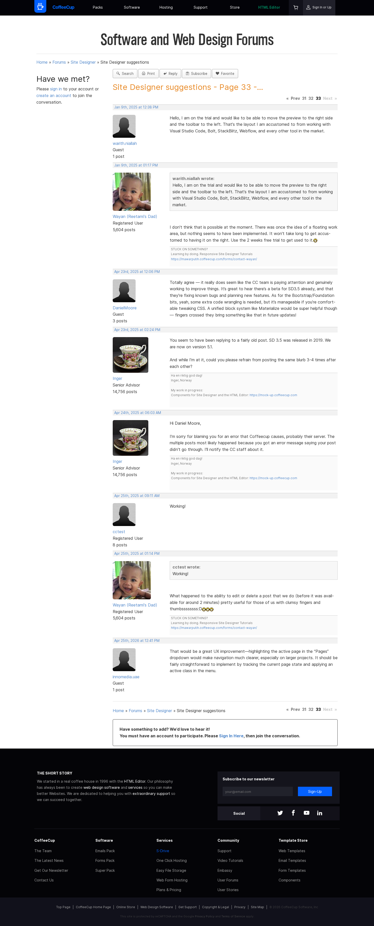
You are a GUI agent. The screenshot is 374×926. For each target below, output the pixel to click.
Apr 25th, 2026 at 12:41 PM (137, 641)
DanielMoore (125, 307)
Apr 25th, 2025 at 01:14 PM (137, 553)
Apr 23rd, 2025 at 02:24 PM (137, 330)
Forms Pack (104, 860)
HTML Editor (269, 7)
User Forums (228, 880)
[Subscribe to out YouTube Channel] (307, 813)
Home (42, 62)
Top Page (63, 907)
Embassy (225, 870)
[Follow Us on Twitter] (280, 813)
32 (310, 98)
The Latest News (49, 860)
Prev (295, 98)
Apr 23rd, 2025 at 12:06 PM (137, 272)
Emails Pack (105, 851)
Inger (117, 378)
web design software (101, 787)
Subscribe (198, 74)
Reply (172, 74)
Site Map (257, 907)
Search (127, 74)
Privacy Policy (204, 916)
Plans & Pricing (168, 890)
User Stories (228, 890)
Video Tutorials (230, 860)
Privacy (240, 907)
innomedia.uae (126, 676)
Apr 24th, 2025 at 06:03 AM (137, 413)
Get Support (187, 907)
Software (132, 7)
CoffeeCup (44, 840)
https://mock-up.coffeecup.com (273, 395)
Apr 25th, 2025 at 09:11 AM (137, 496)
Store (235, 7)
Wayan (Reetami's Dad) (135, 216)
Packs (98, 7)
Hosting (166, 7)
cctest (119, 531)
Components (289, 880)
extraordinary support (151, 793)
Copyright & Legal (215, 907)
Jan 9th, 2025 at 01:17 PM (136, 165)
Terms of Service (233, 916)
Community (228, 840)
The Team (43, 851)
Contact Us (44, 880)
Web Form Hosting (172, 880)
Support (201, 7)
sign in (56, 88)
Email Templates (292, 860)
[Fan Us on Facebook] (293, 813)
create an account (53, 95)
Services (164, 840)
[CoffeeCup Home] (63, 8)
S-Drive (162, 851)
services (135, 787)
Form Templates (292, 870)
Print (150, 74)
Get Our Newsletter (51, 870)
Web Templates (292, 851)
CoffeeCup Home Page (93, 907)
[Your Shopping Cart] (296, 8)
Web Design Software (156, 907)
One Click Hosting (171, 860)
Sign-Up (315, 791)
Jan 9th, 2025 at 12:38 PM (136, 107)
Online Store (125, 907)
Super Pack (105, 870)
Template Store (293, 840)
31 (304, 98)
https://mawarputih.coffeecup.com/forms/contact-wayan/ (214, 259)
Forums (59, 62)
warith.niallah (125, 143)
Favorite (226, 74)
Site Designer (83, 62)
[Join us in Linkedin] (320, 813)
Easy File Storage (171, 870)
